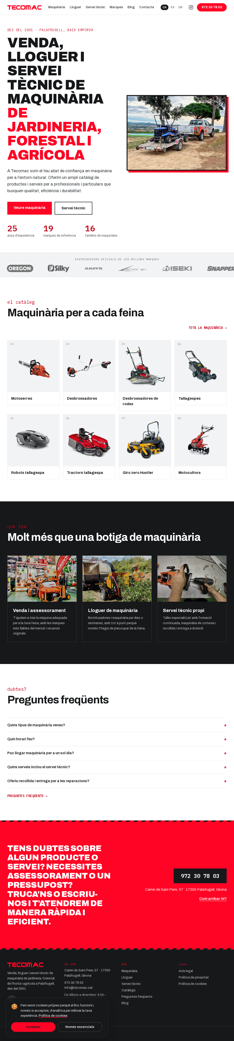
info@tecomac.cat (78, 987)
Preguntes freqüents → (27, 796)
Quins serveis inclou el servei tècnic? (117, 767)
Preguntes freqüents (137, 996)
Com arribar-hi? (213, 899)
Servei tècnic (95, 7)
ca (164, 7)
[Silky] (44, 268)
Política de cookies (193, 984)
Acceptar (33, 1027)
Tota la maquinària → (208, 328)
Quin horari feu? (117, 739)
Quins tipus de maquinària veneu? (117, 725)
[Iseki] (163, 268)
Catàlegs (129, 990)
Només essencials (79, 1027)
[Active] (118, 268)
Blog (131, 7)
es (172, 7)
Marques (116, 7)
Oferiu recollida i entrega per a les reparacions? (117, 781)
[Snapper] (207, 268)
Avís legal (186, 971)
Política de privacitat (194, 977)
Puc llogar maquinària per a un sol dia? (117, 753)
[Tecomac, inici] (24, 7)
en (180, 7)
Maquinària (56, 7)
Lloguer (75, 7)
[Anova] (79, 268)
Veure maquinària (29, 208)
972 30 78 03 (200, 876)
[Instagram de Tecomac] (191, 7)
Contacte (146, 7)
